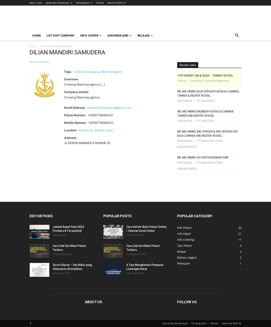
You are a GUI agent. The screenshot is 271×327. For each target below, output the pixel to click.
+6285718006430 (100, 123)
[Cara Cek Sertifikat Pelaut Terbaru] (39, 251)
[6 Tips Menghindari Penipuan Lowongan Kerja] (113, 270)
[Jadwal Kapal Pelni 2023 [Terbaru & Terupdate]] (39, 232)
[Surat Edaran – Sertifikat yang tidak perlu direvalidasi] (39, 270)
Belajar (143, 35)
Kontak (100, 2)
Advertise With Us (117, 2)
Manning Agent (111, 72)
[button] (236, 36)
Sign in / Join (36, 2)
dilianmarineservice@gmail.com (109, 108)
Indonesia (85, 130)
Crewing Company (86, 72)
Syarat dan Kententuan (57, 2)
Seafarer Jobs (118, 35)
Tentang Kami (83, 2)
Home (36, 35)
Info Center (89, 35)
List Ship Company (60, 35)
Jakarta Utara (103, 130)
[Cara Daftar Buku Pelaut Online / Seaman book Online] (113, 232)
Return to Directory (39, 61)
